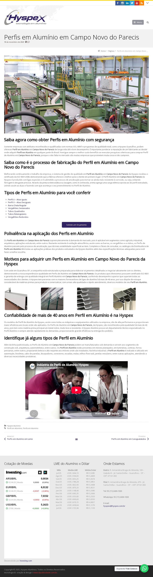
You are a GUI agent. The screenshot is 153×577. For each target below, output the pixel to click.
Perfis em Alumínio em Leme (20, 439)
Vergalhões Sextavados (19, 208)
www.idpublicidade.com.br (45, 572)
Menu (139, 22)
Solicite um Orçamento (76, 224)
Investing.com (26, 561)
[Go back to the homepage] (25, 17)
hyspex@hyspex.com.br (114, 506)
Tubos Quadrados (16, 211)
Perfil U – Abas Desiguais (19, 202)
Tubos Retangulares (17, 214)
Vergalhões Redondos (18, 217)
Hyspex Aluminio (14, 426)
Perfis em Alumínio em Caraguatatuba (128, 439)
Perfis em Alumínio (30, 428)
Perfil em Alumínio (14, 428)
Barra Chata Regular (17, 205)
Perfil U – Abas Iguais (17, 199)
